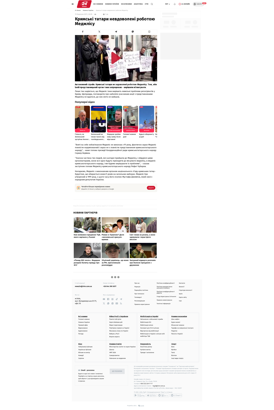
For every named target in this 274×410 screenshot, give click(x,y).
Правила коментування (164, 300)
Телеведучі (138, 297)
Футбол (174, 350)
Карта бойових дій (115, 322)
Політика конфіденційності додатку (166, 292)
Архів (180, 294)
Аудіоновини (82, 331)
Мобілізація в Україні (149, 316)
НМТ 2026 (112, 352)
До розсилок (117, 371)
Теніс (173, 352)
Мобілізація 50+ (145, 322)
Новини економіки (179, 316)
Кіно (80, 344)
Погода (80, 334)
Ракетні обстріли (115, 319)
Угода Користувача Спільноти (166, 296)
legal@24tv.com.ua (159, 386)
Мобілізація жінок (146, 325)
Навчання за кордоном (117, 358)
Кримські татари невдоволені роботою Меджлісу (111, 10)
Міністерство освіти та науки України (122, 347)
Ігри (146, 4)
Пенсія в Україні (177, 334)
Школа (111, 350)
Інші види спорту (177, 358)
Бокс (173, 347)
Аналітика (138, 4)
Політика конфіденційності (166, 283)
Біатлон (174, 355)
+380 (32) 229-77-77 (146, 383)
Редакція (137, 286)
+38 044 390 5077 (109, 286)
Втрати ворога (114, 337)
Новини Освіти (115, 344)
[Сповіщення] (174, 4)
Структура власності (185, 290)
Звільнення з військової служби (151, 319)
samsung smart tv (176, 395)
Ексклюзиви (126, 4)
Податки (174, 331)
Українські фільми (84, 350)
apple (152, 395)
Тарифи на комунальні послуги (182, 328)
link (104, 299)
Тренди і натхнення (147, 352)
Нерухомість (145, 344)
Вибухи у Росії (114, 334)
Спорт (173, 344)
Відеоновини (83, 328)
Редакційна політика (141, 290)
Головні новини (84, 319)
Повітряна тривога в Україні (119, 328)
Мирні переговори (115, 325)
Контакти (182, 283)
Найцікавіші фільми (85, 347)
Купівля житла (145, 350)
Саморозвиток (114, 355)
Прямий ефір (83, 325)
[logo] (84, 4)
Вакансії (181, 286)
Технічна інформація (163, 303)
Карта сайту (183, 297)
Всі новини (98, 4)
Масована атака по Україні (118, 331)
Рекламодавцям (139, 301)
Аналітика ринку (146, 347)
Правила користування (142, 304)
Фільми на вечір (84, 352)
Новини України (112, 4)
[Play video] (116, 58)
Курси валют (175, 322)
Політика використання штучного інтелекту (164, 287)
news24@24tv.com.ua (83, 286)
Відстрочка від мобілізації (149, 331)
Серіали (81, 358)
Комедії (81, 355)
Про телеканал (139, 294)
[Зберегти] (149, 31)
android (139, 395)
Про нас (137, 283)
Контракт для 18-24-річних (149, 328)
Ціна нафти (175, 319)
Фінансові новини (177, 325)
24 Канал (78, 10)
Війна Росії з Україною (118, 316)
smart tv (163, 395)
